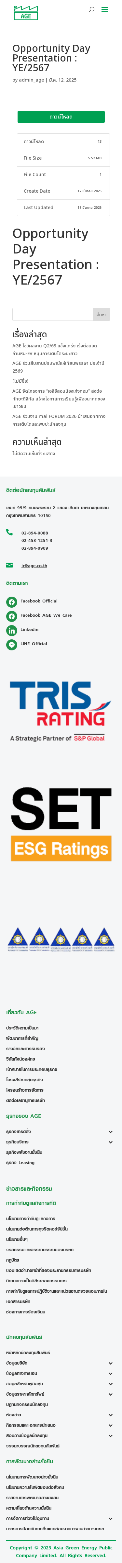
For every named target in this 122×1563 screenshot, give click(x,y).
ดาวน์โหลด (61, 117)
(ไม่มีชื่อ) (20, 381)
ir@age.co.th (34, 565)
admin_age (31, 80)
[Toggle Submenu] (112, 1131)
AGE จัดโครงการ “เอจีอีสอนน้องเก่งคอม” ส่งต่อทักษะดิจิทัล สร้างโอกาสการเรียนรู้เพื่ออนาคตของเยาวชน (58, 399)
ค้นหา (101, 314)
